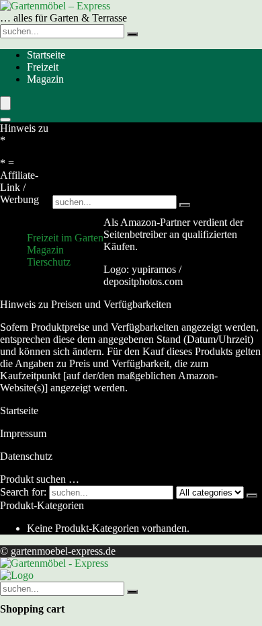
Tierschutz (49, 262)
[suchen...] (132, 34)
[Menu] (5, 103)
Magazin (45, 79)
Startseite (46, 55)
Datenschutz (26, 456)
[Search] (5, 120)
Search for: (23, 492)
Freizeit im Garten (65, 237)
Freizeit (42, 67)
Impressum (23, 433)
